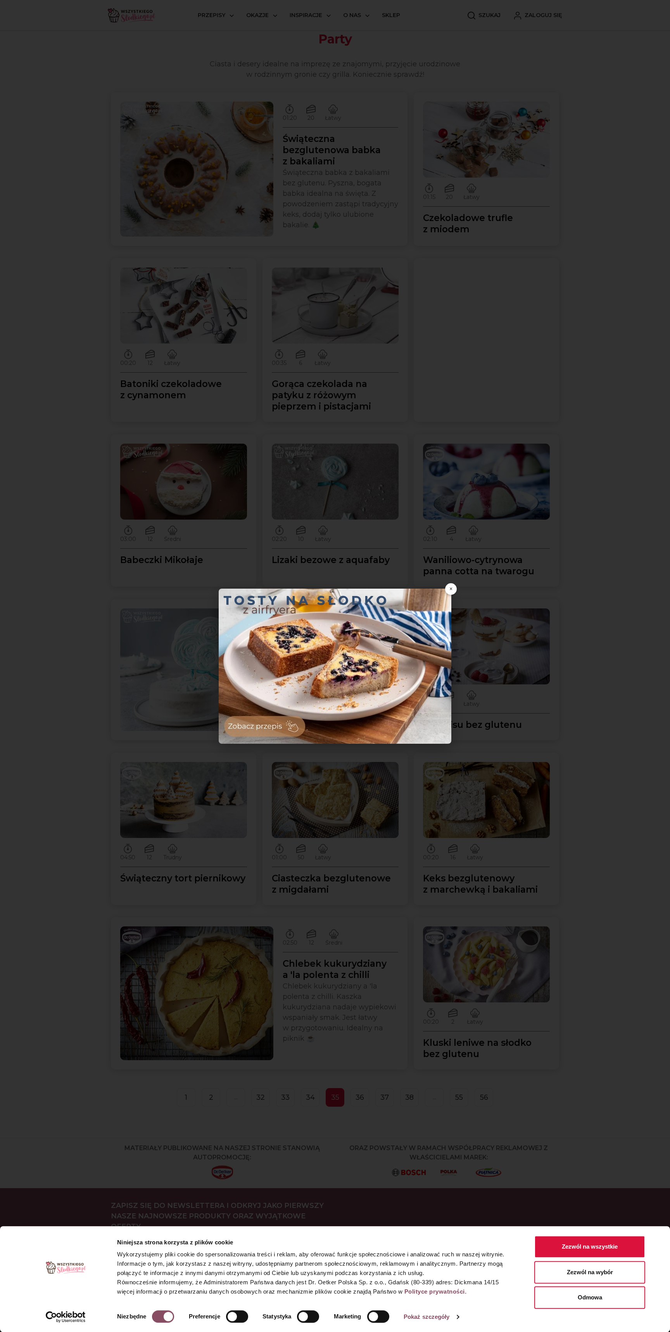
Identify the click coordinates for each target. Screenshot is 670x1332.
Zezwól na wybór (590, 1272)
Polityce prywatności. (435, 1291)
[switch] (237, 1316)
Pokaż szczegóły (427, 1316)
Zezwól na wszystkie (590, 1246)
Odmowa (590, 1297)
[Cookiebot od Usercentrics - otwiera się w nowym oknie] (66, 1317)
